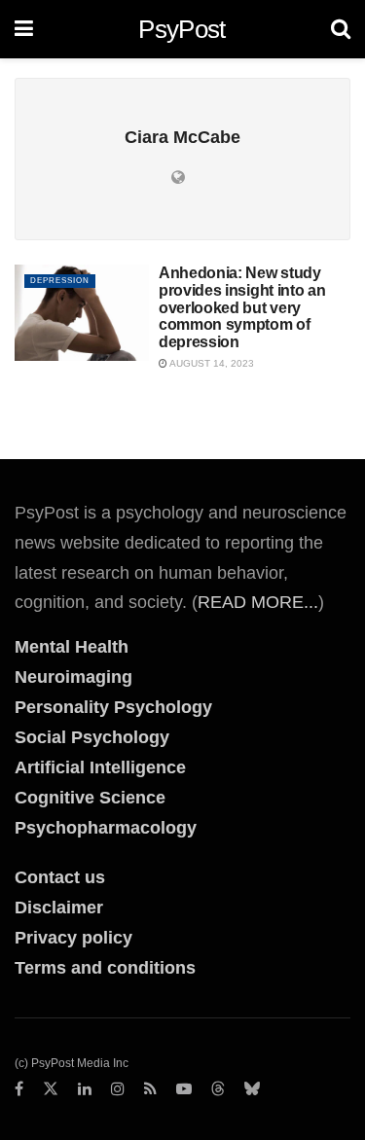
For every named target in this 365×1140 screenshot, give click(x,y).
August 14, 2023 (210, 363)
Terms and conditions (105, 968)
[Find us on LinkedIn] (84, 1089)
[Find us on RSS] (150, 1089)
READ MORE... (258, 602)
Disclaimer (59, 907)
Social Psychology (92, 737)
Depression (60, 280)
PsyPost (181, 29)
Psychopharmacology (106, 827)
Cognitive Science (90, 797)
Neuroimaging (73, 677)
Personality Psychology (113, 707)
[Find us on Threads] (218, 1089)
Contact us (60, 877)
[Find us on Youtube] (184, 1089)
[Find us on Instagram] (118, 1089)
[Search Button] (340, 29)
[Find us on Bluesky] (252, 1089)
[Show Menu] (24, 29)
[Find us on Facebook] (19, 1089)
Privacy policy (73, 937)
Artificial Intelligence (100, 767)
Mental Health (71, 647)
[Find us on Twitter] (50, 1089)
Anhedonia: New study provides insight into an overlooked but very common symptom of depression (242, 307)
